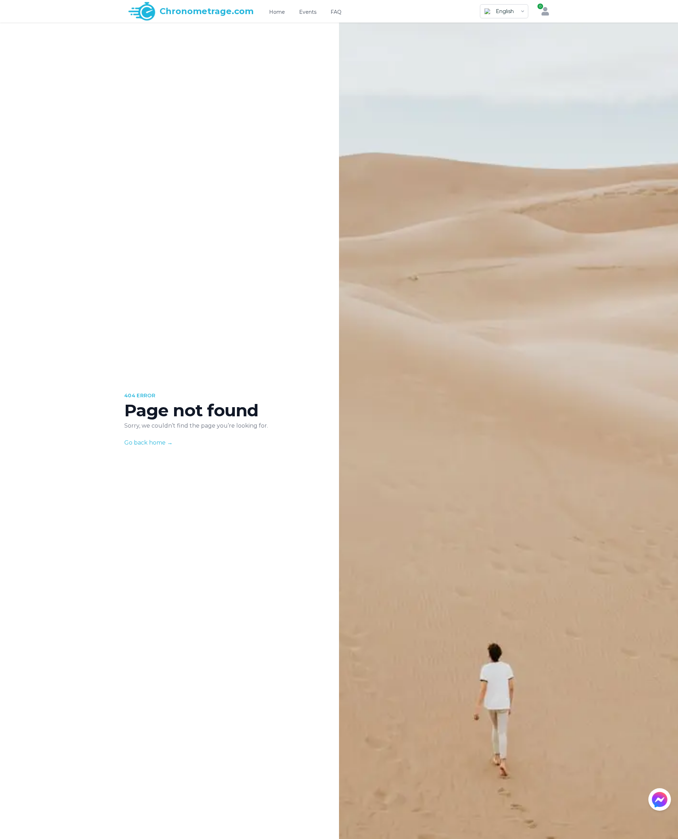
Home (277, 12)
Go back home (148, 442)
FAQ (336, 12)
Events (307, 12)
